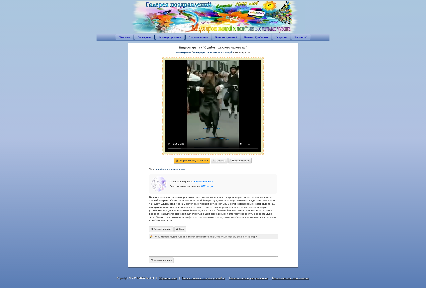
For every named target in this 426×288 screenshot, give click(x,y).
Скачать (219, 160)
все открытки (184, 52)
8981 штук (207, 186)
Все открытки (144, 37)
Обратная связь (168, 278)
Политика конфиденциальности (248, 278)
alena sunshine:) (203, 181)
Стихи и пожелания (198, 37)
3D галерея (124, 37)
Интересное (281, 37)
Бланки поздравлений (226, 37)
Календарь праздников (170, 37)
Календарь (199, 52)
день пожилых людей (220, 52)
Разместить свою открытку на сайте (203, 278)
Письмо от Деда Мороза (256, 37)
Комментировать (161, 260)
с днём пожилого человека (170, 169)
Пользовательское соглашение (290, 278)
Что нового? (301, 37)
